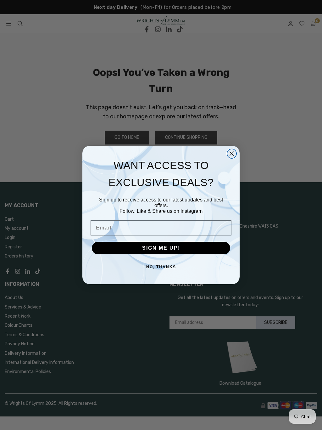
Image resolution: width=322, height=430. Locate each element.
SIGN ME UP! (161, 248)
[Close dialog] (231, 153)
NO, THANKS (161, 267)
